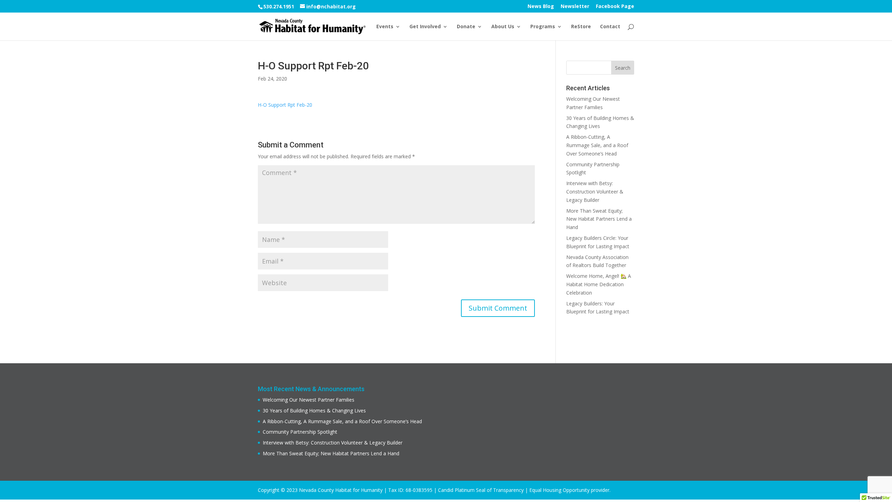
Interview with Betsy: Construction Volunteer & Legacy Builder (594, 191)
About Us (502, 27)
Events (384, 27)
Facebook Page (615, 6)
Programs (542, 27)
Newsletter (575, 6)
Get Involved (425, 27)
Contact (610, 27)
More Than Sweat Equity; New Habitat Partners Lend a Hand (599, 219)
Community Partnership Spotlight (300, 431)
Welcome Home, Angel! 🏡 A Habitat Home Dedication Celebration (598, 284)
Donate (466, 27)
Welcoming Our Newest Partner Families (308, 399)
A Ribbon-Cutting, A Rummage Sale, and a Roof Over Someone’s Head (597, 145)
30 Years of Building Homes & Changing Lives (314, 410)
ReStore (581, 27)
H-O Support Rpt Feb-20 (285, 104)
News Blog (541, 6)
